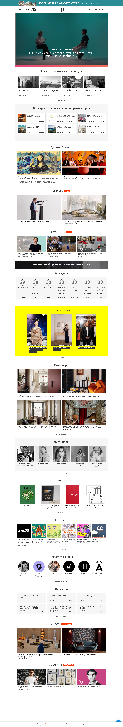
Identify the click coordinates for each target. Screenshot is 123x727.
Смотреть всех (61, 473)
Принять (82, 724)
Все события (61, 302)
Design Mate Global (53, 256)
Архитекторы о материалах (25, 256)
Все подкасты (61, 549)
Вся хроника (61, 357)
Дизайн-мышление (69, 656)
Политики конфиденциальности (69, 725)
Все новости (61, 100)
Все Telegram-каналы (61, 582)
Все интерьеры (61, 434)
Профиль (80, 688)
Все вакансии (61, 617)
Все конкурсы (61, 137)
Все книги (61, 512)
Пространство (67, 225)
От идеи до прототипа (25, 223)
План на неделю (23, 658)
